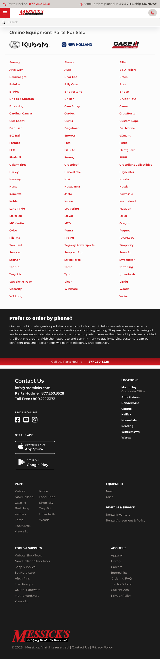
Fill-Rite (69, 150)
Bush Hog (16, 106)
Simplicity (126, 245)
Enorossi (70, 135)
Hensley (15, 179)
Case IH (20, 503)
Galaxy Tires (17, 164)
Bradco (14, 91)
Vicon (68, 281)
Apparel (117, 555)
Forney (69, 157)
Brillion (69, 99)
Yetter (123, 296)
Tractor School (121, 584)
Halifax (126, 414)
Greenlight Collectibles (135, 164)
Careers (116, 567)
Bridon (124, 91)
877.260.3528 (52, 393)
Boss (122, 84)
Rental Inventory (118, 514)
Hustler (124, 186)
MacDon (125, 208)
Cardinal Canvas (21, 113)
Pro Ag (69, 237)
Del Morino (127, 128)
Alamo (69, 62)
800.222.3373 (44, 399)
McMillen (15, 216)
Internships (119, 572)
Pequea (125, 230)
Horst (13, 186)
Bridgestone (73, 91)
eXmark (125, 135)
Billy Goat (71, 84)
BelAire (14, 84)
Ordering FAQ (121, 578)
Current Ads (120, 590)
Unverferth (127, 274)
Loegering (71, 208)
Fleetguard (127, 150)
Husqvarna (72, 186)
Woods (124, 289)
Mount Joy (128, 387)
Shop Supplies (25, 567)
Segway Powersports (79, 245)
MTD (67, 223)
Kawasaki (126, 194)
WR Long (15, 296)
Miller (123, 216)
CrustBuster (128, 113)
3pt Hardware (25, 572)
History (116, 561)
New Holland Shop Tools (32, 561)
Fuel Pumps (24, 584)
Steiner (14, 260)
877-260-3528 (39, 4)
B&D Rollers (127, 69)
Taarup (14, 267)
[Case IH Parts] (125, 44)
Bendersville (130, 403)
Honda (124, 179)
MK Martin (16, 223)
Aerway (14, 62)
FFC (12, 150)
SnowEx (125, 252)
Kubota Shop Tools (28, 555)
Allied (123, 62)
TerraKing (126, 267)
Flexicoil (15, 157)
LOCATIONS (129, 380)
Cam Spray (72, 106)
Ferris (123, 143)
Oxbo (13, 230)
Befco (123, 77)
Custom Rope (129, 121)
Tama (68, 267)
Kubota (20, 491)
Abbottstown (130, 397)
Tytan (68, 274)
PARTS (19, 484)
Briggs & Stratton (21, 99)
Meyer (68, 216)
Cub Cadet (17, 121)
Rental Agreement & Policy (125, 520)
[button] (152, 12)
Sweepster (127, 260)
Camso (124, 106)
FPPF (123, 157)
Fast (67, 143)
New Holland (24, 497)
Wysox (126, 437)
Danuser (15, 128)
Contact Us (80, 647)
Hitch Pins (22, 578)
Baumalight (18, 77)
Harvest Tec (72, 172)
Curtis (68, 121)
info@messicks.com (33, 388)
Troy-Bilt (15, 274)
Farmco (14, 143)
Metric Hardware (27, 595)
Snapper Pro (73, 252)
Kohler (14, 201)
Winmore (71, 289)
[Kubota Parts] (29, 44)
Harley (14, 172)
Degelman (72, 128)
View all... (21, 531)
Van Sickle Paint (20, 281)
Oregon (124, 223)
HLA (67, 179)
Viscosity (15, 289)
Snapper (15, 252)
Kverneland (127, 201)
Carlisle (126, 409)
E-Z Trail (14, 135)
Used (109, 497)
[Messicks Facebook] (17, 420)
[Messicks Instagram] (34, 420)
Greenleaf (71, 164)
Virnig (123, 281)
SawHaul (15, 245)
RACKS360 (126, 237)
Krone (68, 201)
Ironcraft (15, 194)
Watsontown (130, 431)
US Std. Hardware (27, 590)
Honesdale (129, 420)
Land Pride (17, 208)
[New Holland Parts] (77, 44)
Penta (68, 230)
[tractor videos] (26, 420)
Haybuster (126, 172)
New (109, 491)
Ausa (67, 69)
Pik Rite (14, 237)
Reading (127, 426)
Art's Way (16, 69)
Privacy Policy (121, 595)
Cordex (69, 113)
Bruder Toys (127, 99)
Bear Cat (70, 77)
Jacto (68, 194)
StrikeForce (72, 260)
